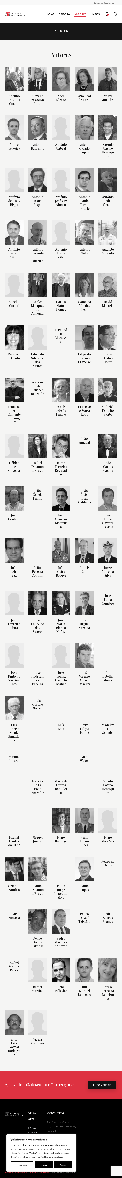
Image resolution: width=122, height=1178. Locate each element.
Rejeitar (43, 1164)
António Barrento (37, 146)
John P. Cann (84, 569)
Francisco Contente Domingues (14, 414)
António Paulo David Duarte (84, 202)
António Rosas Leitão (61, 253)
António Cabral (61, 146)
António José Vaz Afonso (61, 201)
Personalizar (21, 1164)
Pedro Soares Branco (108, 917)
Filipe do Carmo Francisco (84, 360)
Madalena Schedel (108, 728)
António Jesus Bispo (37, 201)
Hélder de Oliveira (14, 466)
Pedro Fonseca (14, 916)
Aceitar (63, 1164)
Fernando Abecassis (61, 335)
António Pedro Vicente (108, 201)
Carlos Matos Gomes (61, 305)
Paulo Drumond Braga (37, 889)
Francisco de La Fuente (61, 410)
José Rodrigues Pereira (37, 678)
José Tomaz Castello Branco (61, 678)
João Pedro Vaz (14, 571)
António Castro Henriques (108, 150)
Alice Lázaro (61, 98)
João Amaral (84, 440)
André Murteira (108, 98)
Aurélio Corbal (14, 304)
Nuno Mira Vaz (108, 839)
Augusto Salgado (108, 251)
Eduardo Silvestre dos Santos (37, 360)
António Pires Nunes (14, 253)
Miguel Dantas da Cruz (14, 841)
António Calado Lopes (84, 148)
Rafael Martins (37, 989)
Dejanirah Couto (14, 356)
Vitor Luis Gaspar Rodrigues (14, 1047)
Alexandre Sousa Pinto (37, 99)
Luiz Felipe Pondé (84, 728)
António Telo (84, 251)
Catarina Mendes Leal (84, 305)
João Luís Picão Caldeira (84, 496)
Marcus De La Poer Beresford (37, 788)
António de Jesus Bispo (14, 201)
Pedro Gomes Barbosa (37, 942)
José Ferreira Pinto (14, 624)
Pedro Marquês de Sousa (60, 942)
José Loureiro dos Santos (37, 625)
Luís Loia (61, 727)
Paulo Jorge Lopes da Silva (61, 891)
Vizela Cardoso (37, 1041)
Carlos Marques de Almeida (37, 307)
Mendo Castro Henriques (108, 787)
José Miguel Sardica (84, 624)
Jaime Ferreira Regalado (61, 468)
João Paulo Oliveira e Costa (108, 521)
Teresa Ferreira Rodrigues (108, 992)
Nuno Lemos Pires (84, 841)
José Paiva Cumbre (108, 599)
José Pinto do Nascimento (14, 678)
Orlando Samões (14, 888)
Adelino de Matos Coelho (14, 99)
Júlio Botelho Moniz (107, 676)
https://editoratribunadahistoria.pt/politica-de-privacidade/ (37, 1156)
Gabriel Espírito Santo (108, 410)
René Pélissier (61, 989)
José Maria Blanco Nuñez (61, 625)
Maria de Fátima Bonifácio (61, 787)
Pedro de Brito (107, 863)
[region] (41, 1153)
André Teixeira (14, 146)
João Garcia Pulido (38, 494)
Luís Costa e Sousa (37, 704)
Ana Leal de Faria (84, 98)
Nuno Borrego (61, 839)
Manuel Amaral (14, 758)
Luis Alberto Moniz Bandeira (14, 732)
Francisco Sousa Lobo (84, 410)
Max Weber (84, 758)
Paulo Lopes (84, 888)
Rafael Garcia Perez (14, 966)
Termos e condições (39, 1172)
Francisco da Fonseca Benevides (37, 389)
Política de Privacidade (16, 1172)
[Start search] (115, 14)
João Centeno (14, 517)
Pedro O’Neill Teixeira (84, 917)
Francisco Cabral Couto (108, 358)
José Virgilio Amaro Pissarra (84, 678)
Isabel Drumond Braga (37, 466)
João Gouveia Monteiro (61, 521)
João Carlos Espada (108, 466)
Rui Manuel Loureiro (84, 990)
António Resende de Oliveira (37, 255)
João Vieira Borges (61, 571)
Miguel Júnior (38, 839)
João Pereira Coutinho (37, 573)
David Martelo (108, 304)
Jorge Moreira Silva (108, 571)
